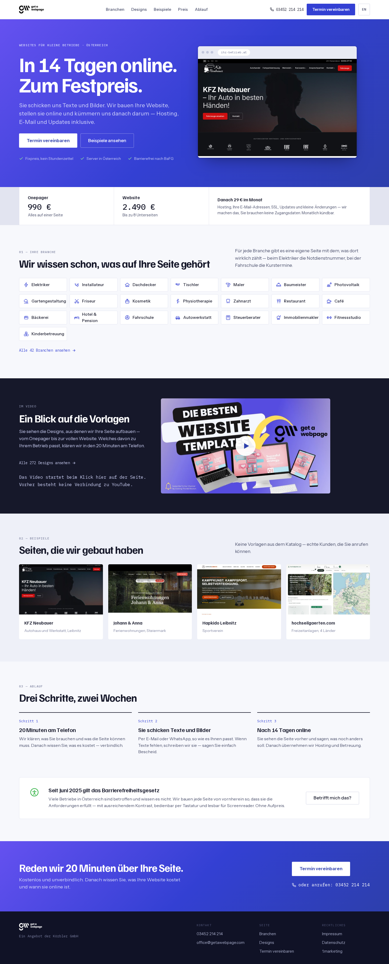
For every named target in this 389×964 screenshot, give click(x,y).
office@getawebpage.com (221, 942)
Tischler (191, 284)
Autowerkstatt (197, 317)
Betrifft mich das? (332, 797)
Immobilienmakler (301, 317)
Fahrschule (143, 317)
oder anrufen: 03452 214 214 (334, 884)
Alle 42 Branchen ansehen (44, 350)
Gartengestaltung (48, 301)
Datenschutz (333, 942)
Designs (139, 9)
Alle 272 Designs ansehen (44, 462)
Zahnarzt (242, 301)
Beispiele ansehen (107, 140)
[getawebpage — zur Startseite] (31, 9)
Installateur (93, 284)
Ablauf (201, 9)
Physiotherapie (197, 301)
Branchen (115, 9)
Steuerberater (247, 317)
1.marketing (332, 951)
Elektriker (40, 284)
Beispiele (162, 9)
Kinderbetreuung (47, 333)
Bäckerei (39, 317)
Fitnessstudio (347, 317)
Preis (183, 9)
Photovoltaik (346, 284)
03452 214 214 (210, 933)
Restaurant (294, 301)
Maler (239, 284)
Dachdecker (144, 284)
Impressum (332, 933)
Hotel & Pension (90, 317)
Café (339, 301)
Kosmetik (142, 301)
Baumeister (295, 284)
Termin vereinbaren (331, 9)
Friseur (89, 301)
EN (364, 9)
